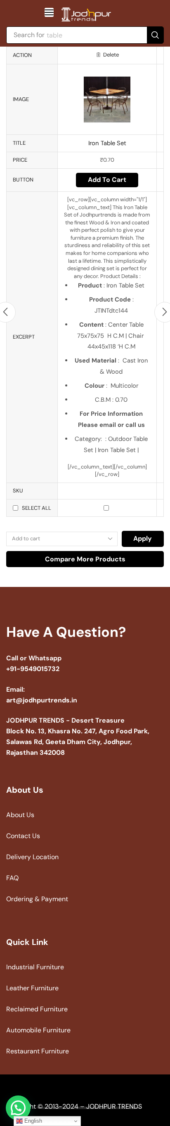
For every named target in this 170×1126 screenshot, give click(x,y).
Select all (36, 507)
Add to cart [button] (107, 179)
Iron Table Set (107, 143)
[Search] (155, 35)
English (32, 1121)
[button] (49, 12)
